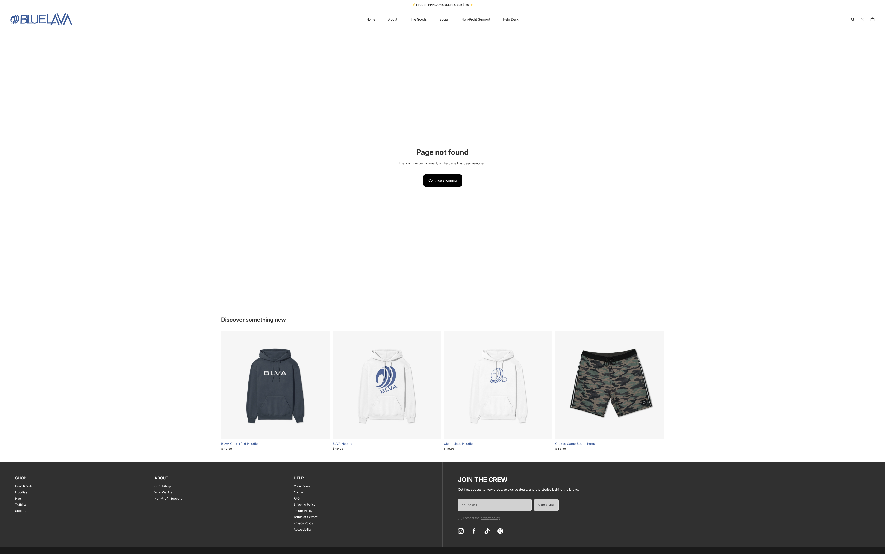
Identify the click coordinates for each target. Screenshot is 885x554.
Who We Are (163, 492)
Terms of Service (306, 517)
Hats (18, 498)
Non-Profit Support (168, 498)
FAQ (297, 498)
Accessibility (302, 529)
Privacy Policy (303, 523)
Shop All (21, 511)
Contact (299, 492)
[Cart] (872, 19)
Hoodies (21, 492)
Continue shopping (442, 180)
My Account (302, 486)
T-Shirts (20, 504)
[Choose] (323, 432)
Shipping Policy (304, 504)
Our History (162, 486)
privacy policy (490, 518)
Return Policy (303, 511)
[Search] (853, 19)
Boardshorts (24, 486)
